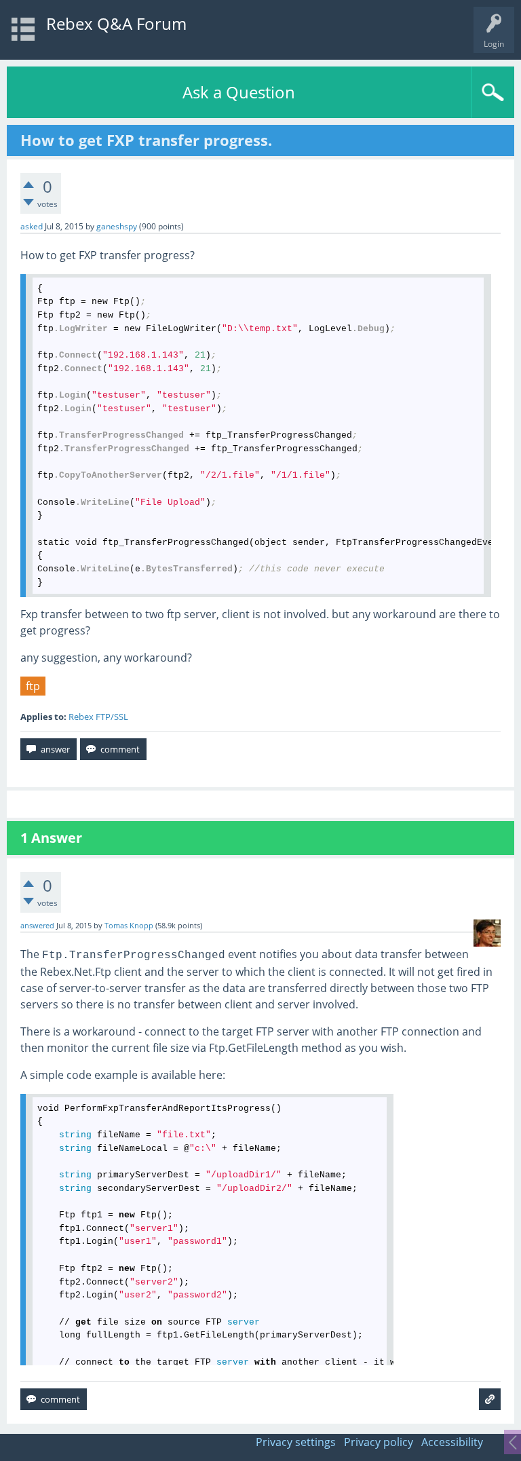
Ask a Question (238, 92)
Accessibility (452, 1442)
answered (37, 925)
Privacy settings (296, 1442)
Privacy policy (378, 1442)
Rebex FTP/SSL (98, 716)
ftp (33, 686)
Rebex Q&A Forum (116, 23)
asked (31, 226)
